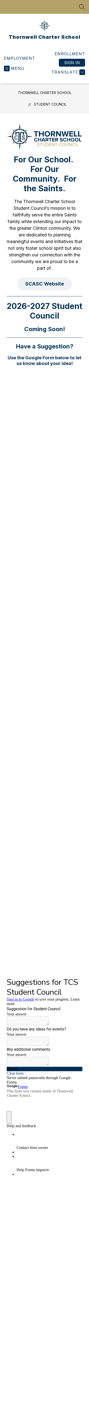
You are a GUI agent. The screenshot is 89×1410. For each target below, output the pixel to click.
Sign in (72, 62)
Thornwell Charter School (44, 93)
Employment (19, 58)
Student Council (50, 104)
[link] (70, 53)
